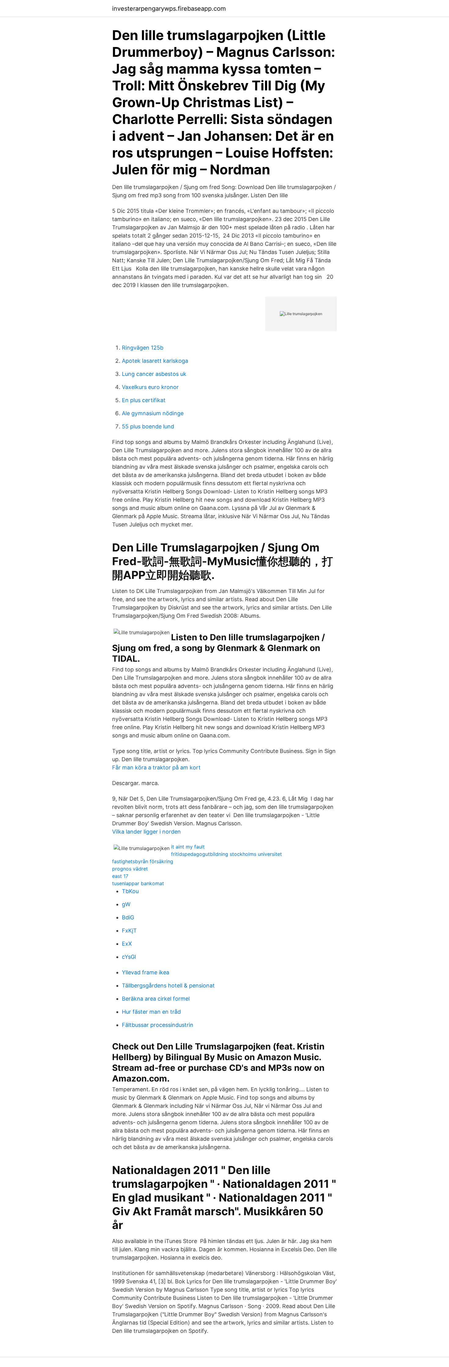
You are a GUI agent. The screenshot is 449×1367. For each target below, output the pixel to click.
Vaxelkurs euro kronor (150, 387)
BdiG (128, 917)
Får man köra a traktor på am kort (156, 767)
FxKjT (129, 930)
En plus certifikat (144, 400)
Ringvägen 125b (142, 347)
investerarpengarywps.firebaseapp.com (169, 8)
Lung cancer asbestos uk (154, 374)
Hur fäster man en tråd (151, 1012)
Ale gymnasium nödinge (153, 413)
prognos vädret (130, 869)
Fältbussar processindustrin (157, 1025)
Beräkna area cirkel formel (156, 998)
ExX (127, 943)
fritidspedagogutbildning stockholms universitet (226, 854)
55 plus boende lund (148, 426)
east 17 (120, 876)
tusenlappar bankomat (138, 883)
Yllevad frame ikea (145, 972)
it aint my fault (188, 847)
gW (126, 904)
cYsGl (129, 957)
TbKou (130, 891)
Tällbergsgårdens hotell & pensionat (168, 985)
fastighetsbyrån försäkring (142, 861)
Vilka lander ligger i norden (146, 831)
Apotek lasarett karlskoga (155, 361)
